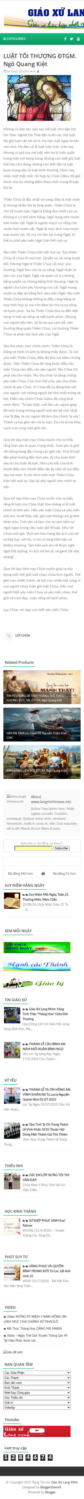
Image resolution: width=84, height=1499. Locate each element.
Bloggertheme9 (50, 1487)
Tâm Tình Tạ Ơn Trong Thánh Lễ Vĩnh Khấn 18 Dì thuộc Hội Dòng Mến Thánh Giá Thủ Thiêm (45, 1129)
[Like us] (65, 39)
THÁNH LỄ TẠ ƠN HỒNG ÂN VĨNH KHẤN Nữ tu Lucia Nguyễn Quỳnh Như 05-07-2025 (46, 1094)
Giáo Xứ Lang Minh (64, 1482)
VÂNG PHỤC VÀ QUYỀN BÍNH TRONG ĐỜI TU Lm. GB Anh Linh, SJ (47, 1271)
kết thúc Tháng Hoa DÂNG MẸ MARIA (34, 1328)
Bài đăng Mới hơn (20, 873)
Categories (16, 39)
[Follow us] (72, 39)
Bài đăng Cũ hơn (64, 873)
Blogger (50, 1492)
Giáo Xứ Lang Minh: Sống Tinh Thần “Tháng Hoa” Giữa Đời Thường (45, 1014)
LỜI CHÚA (29, 71)
